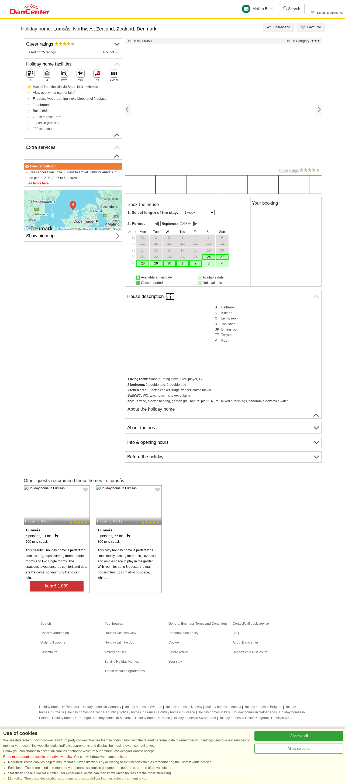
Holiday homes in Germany (101, 707)
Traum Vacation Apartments (125, 671)
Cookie (173, 642)
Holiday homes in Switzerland (194, 718)
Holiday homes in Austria (223, 707)
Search (293, 8)
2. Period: (136, 223)
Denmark (146, 29)
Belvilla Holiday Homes (122, 661)
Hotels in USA (281, 718)
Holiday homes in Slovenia (113, 718)
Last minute (48, 652)
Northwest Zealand (93, 29)
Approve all (299, 736)
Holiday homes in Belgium (263, 707)
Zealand (125, 29)
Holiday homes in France (137, 712)
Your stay (175, 661)
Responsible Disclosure (250, 652)
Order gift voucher (53, 642)
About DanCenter (245, 642)
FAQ (236, 633)
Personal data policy (183, 633)
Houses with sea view (120, 633)
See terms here (37, 183)
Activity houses (115, 652)
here (123, 757)
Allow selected (299, 749)
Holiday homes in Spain (152, 718)
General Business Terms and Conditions (197, 623)
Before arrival (178, 652)
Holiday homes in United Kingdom (244, 718)
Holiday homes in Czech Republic (91, 712)
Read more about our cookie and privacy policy (37, 757)
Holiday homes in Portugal (71, 718)
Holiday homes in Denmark (59, 707)
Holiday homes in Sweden (143, 707)
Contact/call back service (251, 623)
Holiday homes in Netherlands (254, 712)
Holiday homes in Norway (183, 707)
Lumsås (61, 29)
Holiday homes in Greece (176, 712)
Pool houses (114, 623)
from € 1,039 (56, 586)
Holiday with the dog (119, 642)
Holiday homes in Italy (214, 712)
